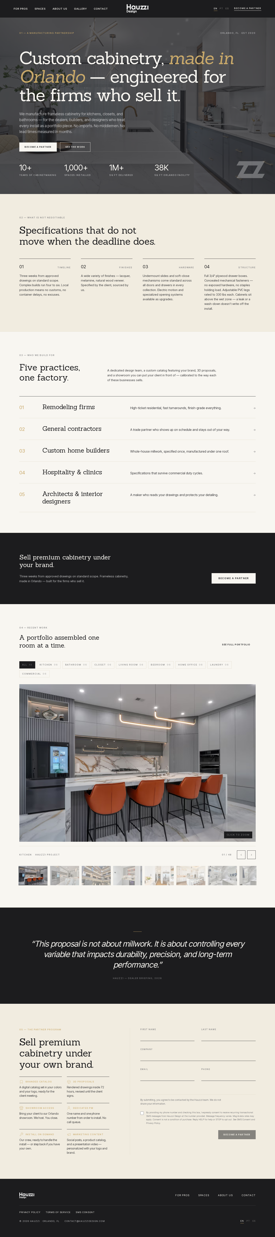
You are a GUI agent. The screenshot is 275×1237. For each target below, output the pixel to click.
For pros (182, 1195)
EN (215, 8)
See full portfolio (236, 644)
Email (144, 1069)
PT (221, 8)
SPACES (40, 8)
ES (227, 8)
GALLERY (80, 8)
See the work (75, 146)
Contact (249, 1195)
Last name (208, 1029)
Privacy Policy (153, 1123)
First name (148, 1029)
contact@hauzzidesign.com (85, 1221)
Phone (205, 1069)
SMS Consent (244, 1119)
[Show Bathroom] (222, 875)
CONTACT (101, 8)
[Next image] (251, 854)
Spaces (204, 1195)
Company (146, 1049)
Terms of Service (58, 1212)
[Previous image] (241, 854)
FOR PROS (21, 8)
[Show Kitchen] (33, 875)
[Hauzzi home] (137, 8)
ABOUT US (60, 8)
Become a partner (247, 8)
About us (225, 1195)
